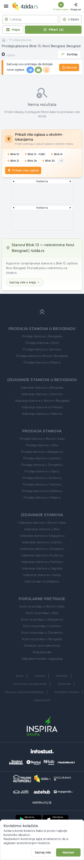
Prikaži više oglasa (25, 170)
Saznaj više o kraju (22, 282)
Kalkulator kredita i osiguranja (42, 659)
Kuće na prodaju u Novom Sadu (42, 606)
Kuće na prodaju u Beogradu (42, 639)
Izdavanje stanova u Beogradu (42, 387)
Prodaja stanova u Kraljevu (42, 497)
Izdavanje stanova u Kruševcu (42, 555)
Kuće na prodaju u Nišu (42, 613)
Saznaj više (43, 852)
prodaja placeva (20, 39)
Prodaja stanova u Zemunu (42, 349)
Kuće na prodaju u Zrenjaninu (42, 632)
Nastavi (68, 852)
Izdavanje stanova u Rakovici (42, 414)
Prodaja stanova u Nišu (42, 445)
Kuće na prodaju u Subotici (42, 626)
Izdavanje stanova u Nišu (42, 529)
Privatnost (42, 700)
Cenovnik (64, 684)
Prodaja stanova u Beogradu (42, 336)
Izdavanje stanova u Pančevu (42, 562)
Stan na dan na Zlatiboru (42, 581)
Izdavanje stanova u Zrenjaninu (42, 549)
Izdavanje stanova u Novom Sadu (42, 522)
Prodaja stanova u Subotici (42, 458)
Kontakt (62, 675)
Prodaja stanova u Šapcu (42, 471)
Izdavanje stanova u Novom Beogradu (42, 401)
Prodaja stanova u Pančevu (42, 484)
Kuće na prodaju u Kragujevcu (42, 619)
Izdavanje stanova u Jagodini (42, 568)
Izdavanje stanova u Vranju (42, 575)
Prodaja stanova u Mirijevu (42, 362)
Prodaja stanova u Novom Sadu (42, 439)
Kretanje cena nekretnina (42, 646)
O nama (39, 675)
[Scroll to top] (42, 312)
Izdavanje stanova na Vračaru (42, 407)
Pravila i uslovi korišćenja (24, 692)
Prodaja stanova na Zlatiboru (42, 491)
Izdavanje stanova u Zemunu (42, 394)
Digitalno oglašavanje (30, 684)
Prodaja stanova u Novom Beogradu (42, 356)
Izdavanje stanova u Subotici (42, 542)
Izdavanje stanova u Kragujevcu (42, 536)
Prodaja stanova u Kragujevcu (42, 452)
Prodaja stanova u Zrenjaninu (42, 465)
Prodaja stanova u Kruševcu (42, 478)
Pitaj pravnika (42, 652)
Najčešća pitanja (66, 692)
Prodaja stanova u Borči (42, 343)
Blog (20, 675)
